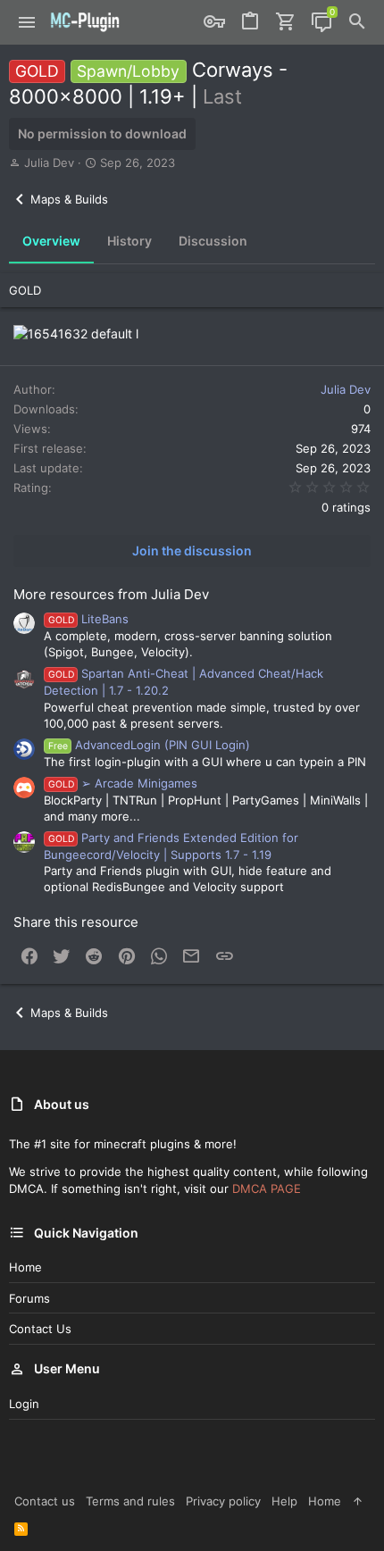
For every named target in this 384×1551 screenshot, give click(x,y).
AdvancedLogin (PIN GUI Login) (149, 745)
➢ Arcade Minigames (122, 783)
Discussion (213, 240)
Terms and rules (130, 1501)
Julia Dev (49, 162)
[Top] (357, 1501)
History (129, 240)
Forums (29, 1298)
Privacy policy (223, 1501)
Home (25, 1267)
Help (284, 1501)
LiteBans (88, 619)
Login (24, 1404)
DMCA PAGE (266, 1188)
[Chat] (321, 22)
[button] (27, 22)
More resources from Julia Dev (111, 594)
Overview (51, 240)
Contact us (40, 1329)
